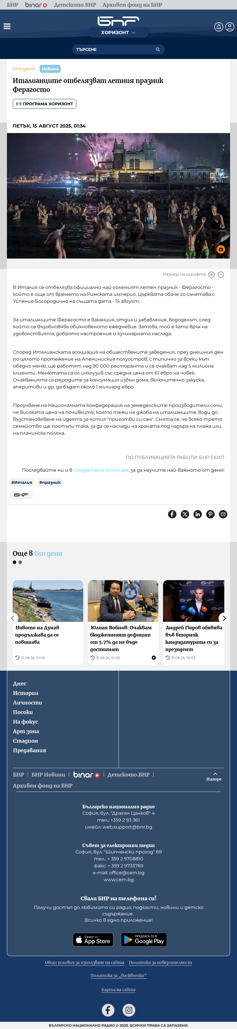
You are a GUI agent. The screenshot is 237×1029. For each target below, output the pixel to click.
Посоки (23, 712)
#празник (50, 482)
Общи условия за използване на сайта (84, 962)
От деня (24, 68)
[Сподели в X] (185, 514)
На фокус (25, 721)
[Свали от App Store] (93, 940)
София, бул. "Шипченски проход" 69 (118, 852)
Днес (19, 683)
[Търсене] (157, 49)
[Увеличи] (211, 274)
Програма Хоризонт (48, 103)
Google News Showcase (101, 470)
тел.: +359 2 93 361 (118, 820)
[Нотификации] (219, 27)
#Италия (21, 482)
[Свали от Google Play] (143, 940)
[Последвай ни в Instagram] (129, 1010)
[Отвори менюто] (7, 26)
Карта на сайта (118, 989)
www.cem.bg (118, 879)
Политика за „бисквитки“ (118, 975)
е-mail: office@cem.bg (119, 872)
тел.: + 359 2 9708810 (118, 859)
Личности (27, 702)
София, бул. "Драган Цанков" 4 (118, 813)
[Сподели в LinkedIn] (197, 514)
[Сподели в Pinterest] (210, 514)
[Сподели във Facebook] (172, 514)
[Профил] (230, 27)
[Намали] (220, 274)
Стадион (25, 740)
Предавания (29, 750)
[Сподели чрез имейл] (223, 514)
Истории (25, 693)
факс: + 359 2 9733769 (118, 865)
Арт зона (26, 731)
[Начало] (118, 21)
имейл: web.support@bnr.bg (118, 827)
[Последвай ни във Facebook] (108, 1010)
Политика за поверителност (160, 962)
